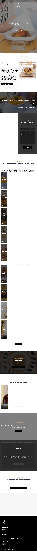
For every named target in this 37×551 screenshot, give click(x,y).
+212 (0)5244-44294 (7, 0)
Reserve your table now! (17, 464)
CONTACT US (4, 533)
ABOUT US (4, 529)
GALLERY (3, 531)
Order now (18, 430)
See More (17, 343)
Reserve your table (16, 30)
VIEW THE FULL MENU (18, 367)
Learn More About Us (6, 84)
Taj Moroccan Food (6, 549)
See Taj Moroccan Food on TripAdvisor (18, 487)
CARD (3, 530)
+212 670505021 (14, 0)
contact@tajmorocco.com (23, 0)
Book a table (27, 147)
